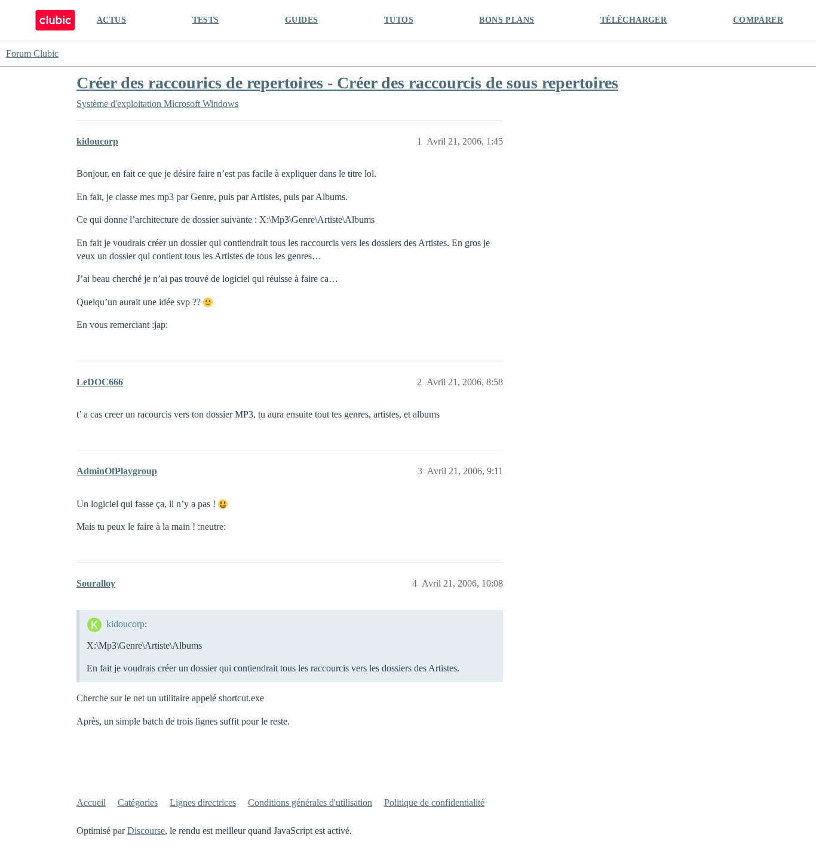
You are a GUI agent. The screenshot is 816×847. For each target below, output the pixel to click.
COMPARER (758, 20)
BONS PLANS (506, 20)
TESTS (205, 20)
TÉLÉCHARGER (633, 20)
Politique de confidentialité (434, 802)
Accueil (91, 802)
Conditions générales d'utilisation (310, 802)
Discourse (146, 830)
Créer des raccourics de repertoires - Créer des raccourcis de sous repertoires (347, 82)
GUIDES (301, 20)
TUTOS (398, 20)
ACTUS (111, 20)
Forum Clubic (32, 53)
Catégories (138, 802)
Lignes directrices (203, 802)
